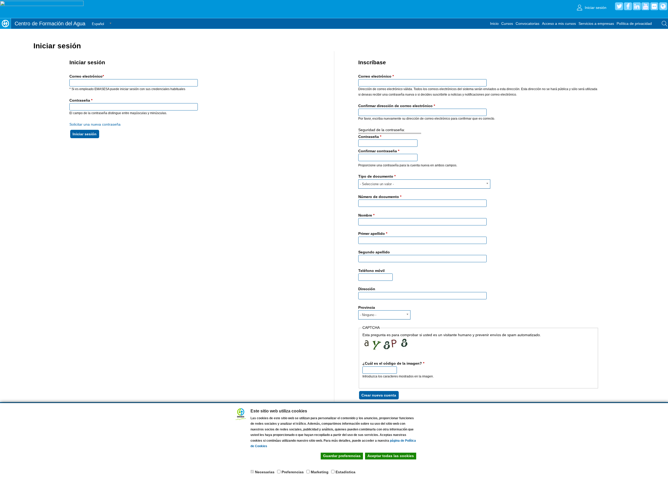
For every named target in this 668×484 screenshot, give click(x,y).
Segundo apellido (374, 252)
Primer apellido (372, 233)
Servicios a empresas (596, 23)
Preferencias (293, 472)
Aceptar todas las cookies (390, 456)
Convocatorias (527, 23)
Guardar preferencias (342, 456)
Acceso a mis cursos (559, 23)
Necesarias (265, 472)
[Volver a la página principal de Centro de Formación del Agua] (5, 23)
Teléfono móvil (371, 271)
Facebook (628, 6)
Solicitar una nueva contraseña (95, 124)
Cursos (507, 23)
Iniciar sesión (595, 7)
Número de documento (379, 197)
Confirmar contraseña (378, 151)
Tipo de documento (377, 176)
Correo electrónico (86, 76)
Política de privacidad (634, 23)
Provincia (366, 307)
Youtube (645, 6)
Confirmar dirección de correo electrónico (396, 106)
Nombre (366, 215)
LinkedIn (637, 6)
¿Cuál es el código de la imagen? (393, 363)
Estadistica (345, 472)
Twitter (619, 6)
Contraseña (80, 100)
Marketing (320, 472)
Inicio (494, 23)
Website (663, 6)
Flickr (654, 6)
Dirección (366, 289)
